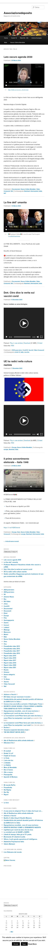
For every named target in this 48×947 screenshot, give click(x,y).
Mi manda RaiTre (9, 785)
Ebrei (5, 613)
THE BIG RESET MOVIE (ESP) (14, 732)
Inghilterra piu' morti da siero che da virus (18, 713)
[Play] (6, 337)
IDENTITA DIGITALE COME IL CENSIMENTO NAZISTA (22, 827)
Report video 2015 (10, 655)
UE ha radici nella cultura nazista (15, 571)
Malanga (6, 630)
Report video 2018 (10, 663)
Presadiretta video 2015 (12, 646)
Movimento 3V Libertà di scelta (14, 837)
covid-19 (17, 352)
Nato (18, 532)
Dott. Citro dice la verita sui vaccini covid (18, 569)
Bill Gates (7, 601)
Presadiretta (8, 787)
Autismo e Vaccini (10, 694)
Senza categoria (9, 674)
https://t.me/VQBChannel (12, 527)
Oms (5, 641)
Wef (12, 191)
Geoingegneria (9, 620)
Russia (6, 670)
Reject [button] (24, 944)
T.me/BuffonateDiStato (14, 236)
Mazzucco (7, 632)
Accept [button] (16, 944)
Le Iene (6, 803)
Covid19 (25, 350)
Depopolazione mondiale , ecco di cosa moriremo (21, 711)
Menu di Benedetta (10, 767)
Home (6, 38)
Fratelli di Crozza (10, 756)
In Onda (6, 758)
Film (5, 618)
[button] (24, 323)
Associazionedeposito (18, 13)
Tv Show (7, 679)
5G (5, 594)
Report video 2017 (10, 660)
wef (5, 193)
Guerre (6, 622)
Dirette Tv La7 (8, 753)
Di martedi (7, 751)
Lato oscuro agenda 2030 (18, 56)
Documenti (7, 611)
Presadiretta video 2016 (12, 648)
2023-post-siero (9, 590)
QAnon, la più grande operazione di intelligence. (20, 839)
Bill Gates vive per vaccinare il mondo (17, 697)
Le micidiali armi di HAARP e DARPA (16, 832)
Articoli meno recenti (11, 541)
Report (6, 794)
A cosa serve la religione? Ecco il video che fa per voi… (23, 811)
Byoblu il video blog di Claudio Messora (18, 818)
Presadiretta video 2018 (12, 653)
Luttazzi (6, 627)
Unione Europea (36, 38)
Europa (14, 447)
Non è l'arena (8, 770)
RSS (12, 345)
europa (6, 449)
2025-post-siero (17, 350)
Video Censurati (39, 350)
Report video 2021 (10, 667)
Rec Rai (6, 792)
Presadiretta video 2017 (12, 651)
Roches (6, 727)
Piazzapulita (8, 774)
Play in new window (16, 343)
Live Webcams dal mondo (13, 852)
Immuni (6, 625)
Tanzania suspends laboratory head (16, 730)
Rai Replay (7, 790)
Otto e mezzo (8, 772)
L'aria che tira (8, 760)
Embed (40, 343)
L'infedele (7, 763)
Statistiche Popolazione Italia (14, 841)
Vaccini (31, 350)
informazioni (34, 191)
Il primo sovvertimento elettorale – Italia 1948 (16, 460)
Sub (5, 677)
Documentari (16, 189)
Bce (5, 599)
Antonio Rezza (9, 597)
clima (5, 604)
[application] (24, 323)
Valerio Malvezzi (9, 844)
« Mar (11, 932)
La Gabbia (7, 765)
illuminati (27, 191)
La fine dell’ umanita (15, 202)
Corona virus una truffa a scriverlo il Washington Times (23, 704)
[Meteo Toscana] (9, 860)
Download (27, 343)
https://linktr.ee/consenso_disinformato (18, 90)
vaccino (26, 352)
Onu (5, 644)
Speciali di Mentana (10, 777)
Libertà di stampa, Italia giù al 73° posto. (18, 834)
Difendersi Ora (9, 743)
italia (40, 191)
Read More (32, 944)
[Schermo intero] (41, 337)
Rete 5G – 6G (24, 38)
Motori (6, 634)
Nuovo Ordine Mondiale (17, 42)
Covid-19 (14, 38)
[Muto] (38, 337)
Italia (5, 42)
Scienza (6, 672)
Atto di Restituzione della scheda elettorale (18, 740)
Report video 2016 (10, 658)
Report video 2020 (10, 665)
